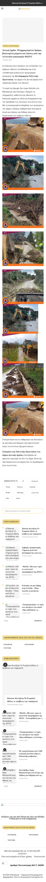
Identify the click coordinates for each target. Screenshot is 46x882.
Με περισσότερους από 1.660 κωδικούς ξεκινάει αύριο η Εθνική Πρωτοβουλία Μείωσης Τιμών (30, 754)
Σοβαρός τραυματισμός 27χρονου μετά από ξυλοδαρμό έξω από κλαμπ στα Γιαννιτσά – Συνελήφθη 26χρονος (32, 550)
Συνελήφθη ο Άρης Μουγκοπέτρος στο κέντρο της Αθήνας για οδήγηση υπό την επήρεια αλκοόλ (31, 773)
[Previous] (6, 3)
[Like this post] (24, 481)
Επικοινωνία (39, 856)
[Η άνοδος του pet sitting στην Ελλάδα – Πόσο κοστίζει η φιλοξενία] (12, 591)
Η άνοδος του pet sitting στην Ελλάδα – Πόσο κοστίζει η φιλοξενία (31, 588)
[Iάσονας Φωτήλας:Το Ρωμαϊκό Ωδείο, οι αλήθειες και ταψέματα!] (12, 534)
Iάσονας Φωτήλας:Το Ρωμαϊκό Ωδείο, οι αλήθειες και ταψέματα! (31, 531)
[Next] (9, 3)
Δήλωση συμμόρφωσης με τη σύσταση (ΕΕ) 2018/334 (22, 852)
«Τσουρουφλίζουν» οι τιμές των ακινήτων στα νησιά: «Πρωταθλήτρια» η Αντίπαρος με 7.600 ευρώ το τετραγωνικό (33, 607)
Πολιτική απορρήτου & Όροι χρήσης (16, 856)
